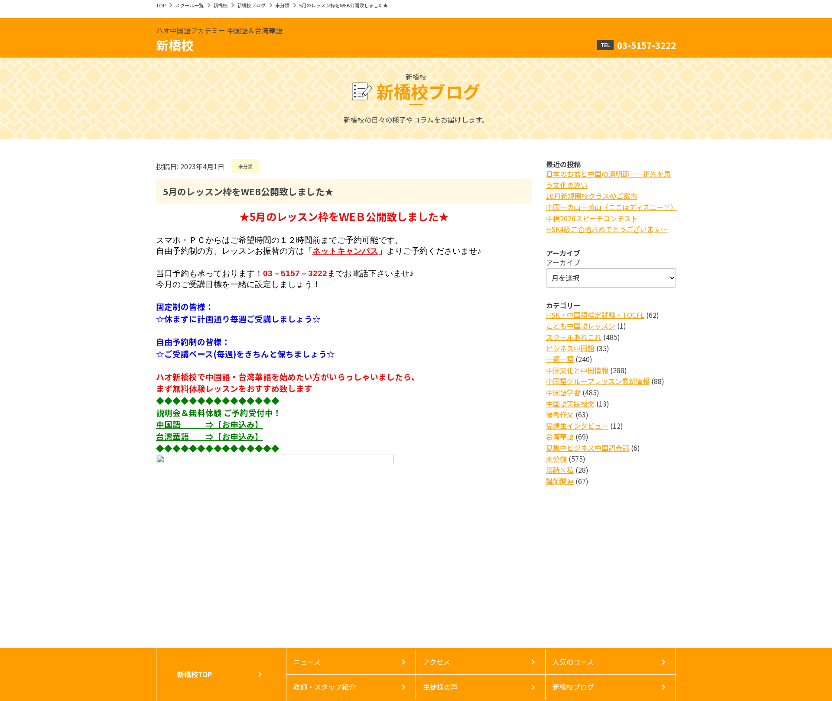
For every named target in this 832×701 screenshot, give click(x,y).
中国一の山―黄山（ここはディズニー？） (611, 207)
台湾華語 (560, 436)
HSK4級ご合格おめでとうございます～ (607, 229)
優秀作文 (560, 414)
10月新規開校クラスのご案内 (591, 196)
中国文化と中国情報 (577, 370)
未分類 (282, 5)
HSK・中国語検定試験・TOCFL (595, 315)
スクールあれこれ (573, 337)
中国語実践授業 (570, 403)
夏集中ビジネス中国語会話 (587, 448)
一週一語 (560, 359)
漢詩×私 (560, 470)
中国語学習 (563, 392)
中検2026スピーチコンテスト (592, 218)
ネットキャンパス (345, 250)
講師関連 (560, 481)
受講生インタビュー (577, 425)
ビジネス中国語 (570, 348)
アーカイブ (563, 262)
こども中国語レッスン (580, 325)
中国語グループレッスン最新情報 (598, 381)
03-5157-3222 (646, 45)
